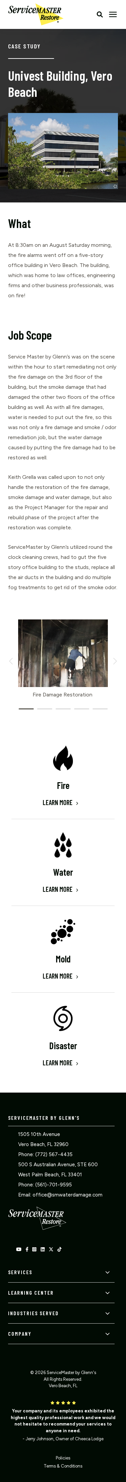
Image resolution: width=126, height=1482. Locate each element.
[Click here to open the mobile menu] (113, 14)
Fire (63, 785)
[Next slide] (115, 661)
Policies (63, 1457)
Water (63, 872)
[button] (100, 14)
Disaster (63, 1045)
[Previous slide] (11, 661)
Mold (63, 958)
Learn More (58, 802)
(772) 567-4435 (54, 1154)
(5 (37, 1185)
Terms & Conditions (63, 1466)
